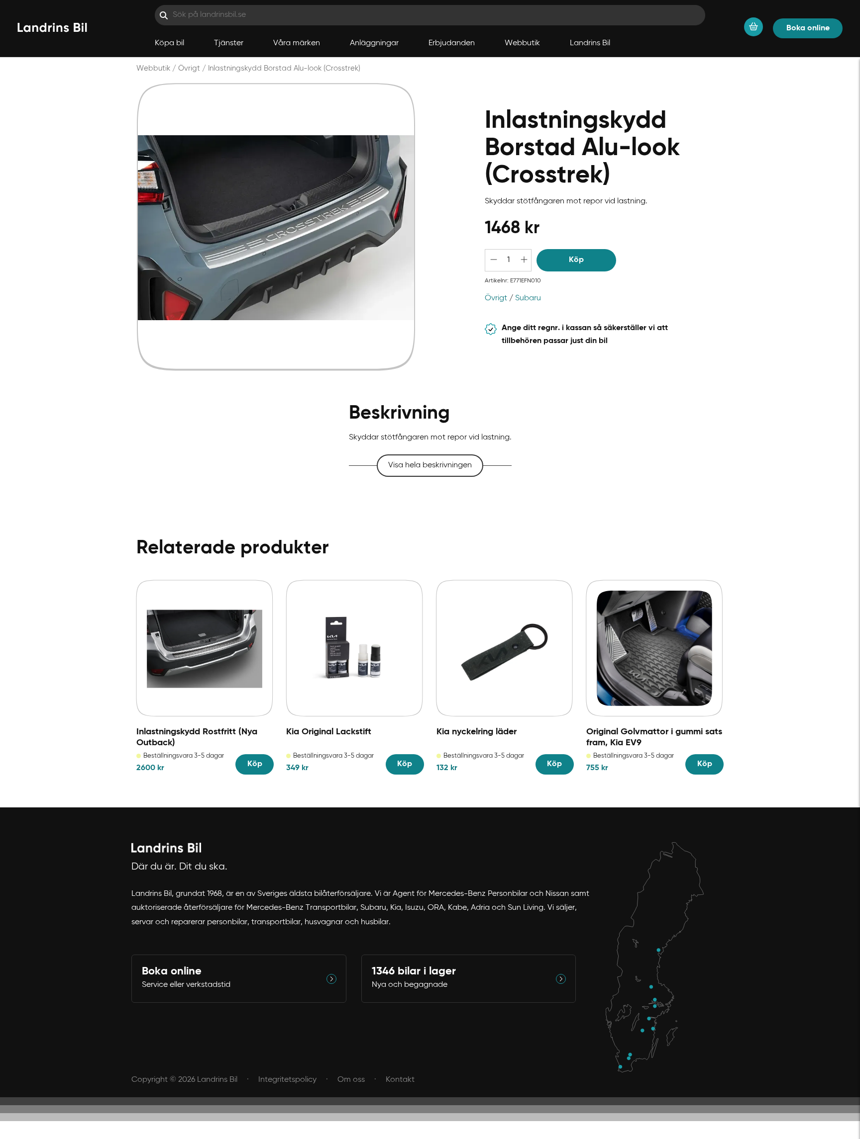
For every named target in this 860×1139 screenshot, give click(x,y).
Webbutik (522, 43)
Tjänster (228, 43)
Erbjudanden (452, 43)
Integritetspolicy (287, 1080)
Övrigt (189, 68)
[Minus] (493, 260)
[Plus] (524, 260)
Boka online (808, 28)
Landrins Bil (590, 43)
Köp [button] (576, 260)
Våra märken (296, 43)
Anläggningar (374, 43)
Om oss (351, 1080)
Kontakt (400, 1080)
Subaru (528, 298)
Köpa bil (169, 43)
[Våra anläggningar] (660, 957)
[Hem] (52, 28)
